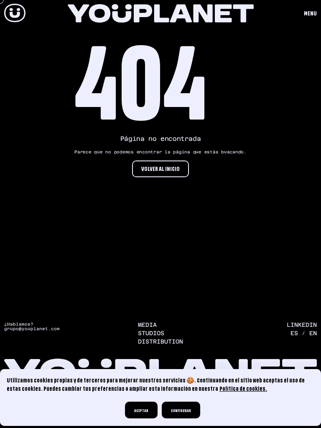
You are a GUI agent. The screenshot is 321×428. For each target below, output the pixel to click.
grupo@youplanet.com (32, 329)
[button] (310, 13)
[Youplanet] (14, 13)
